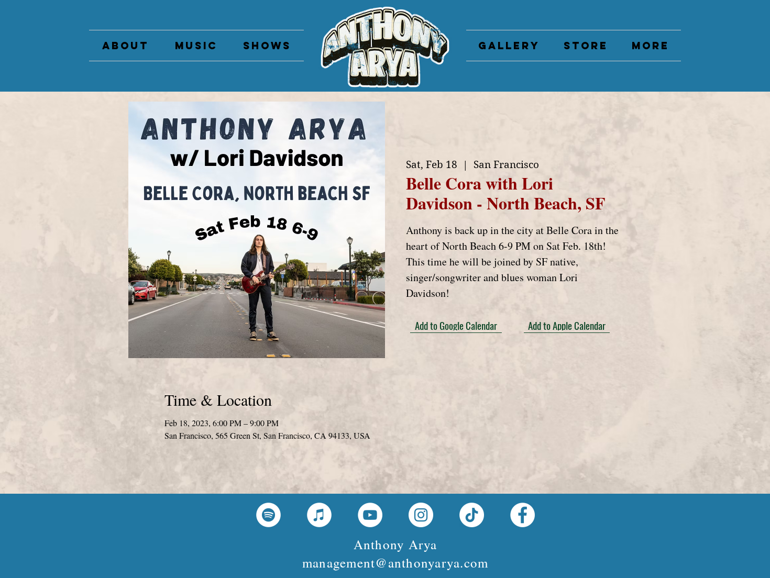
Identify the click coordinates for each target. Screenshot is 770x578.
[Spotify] (268, 515)
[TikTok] (471, 515)
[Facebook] (522, 515)
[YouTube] (370, 515)
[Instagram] (421, 515)
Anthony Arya (395, 544)
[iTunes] (319, 515)
